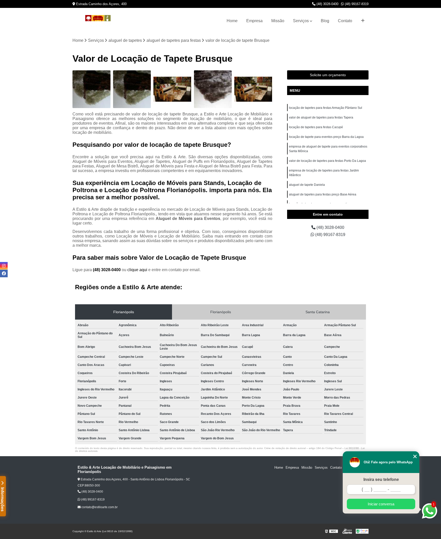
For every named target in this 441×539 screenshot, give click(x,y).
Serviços (301, 21)
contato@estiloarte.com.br (99, 507)
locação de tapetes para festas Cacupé (316, 127)
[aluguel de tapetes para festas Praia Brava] (253, 89)
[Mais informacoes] (363, 21)
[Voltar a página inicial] (98, 21)
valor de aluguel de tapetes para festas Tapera (321, 117)
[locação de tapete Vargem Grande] (172, 89)
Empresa (254, 21)
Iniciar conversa (381, 504)
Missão (277, 21)
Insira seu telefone (381, 479)
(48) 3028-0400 (326, 4)
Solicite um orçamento (328, 75)
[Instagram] (4, 266)
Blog (325, 21)
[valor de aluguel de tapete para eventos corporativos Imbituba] (213, 89)
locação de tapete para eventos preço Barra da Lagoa (326, 137)
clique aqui (137, 270)
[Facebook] (4, 273)
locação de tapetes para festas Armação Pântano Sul (325, 108)
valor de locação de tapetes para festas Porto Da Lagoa (327, 161)
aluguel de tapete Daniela (307, 185)
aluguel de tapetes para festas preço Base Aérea (322, 194)
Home (232, 21)
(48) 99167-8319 (356, 4)
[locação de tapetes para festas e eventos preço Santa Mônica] (91, 89)
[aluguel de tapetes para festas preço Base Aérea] (132, 89)
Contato (345, 21)
